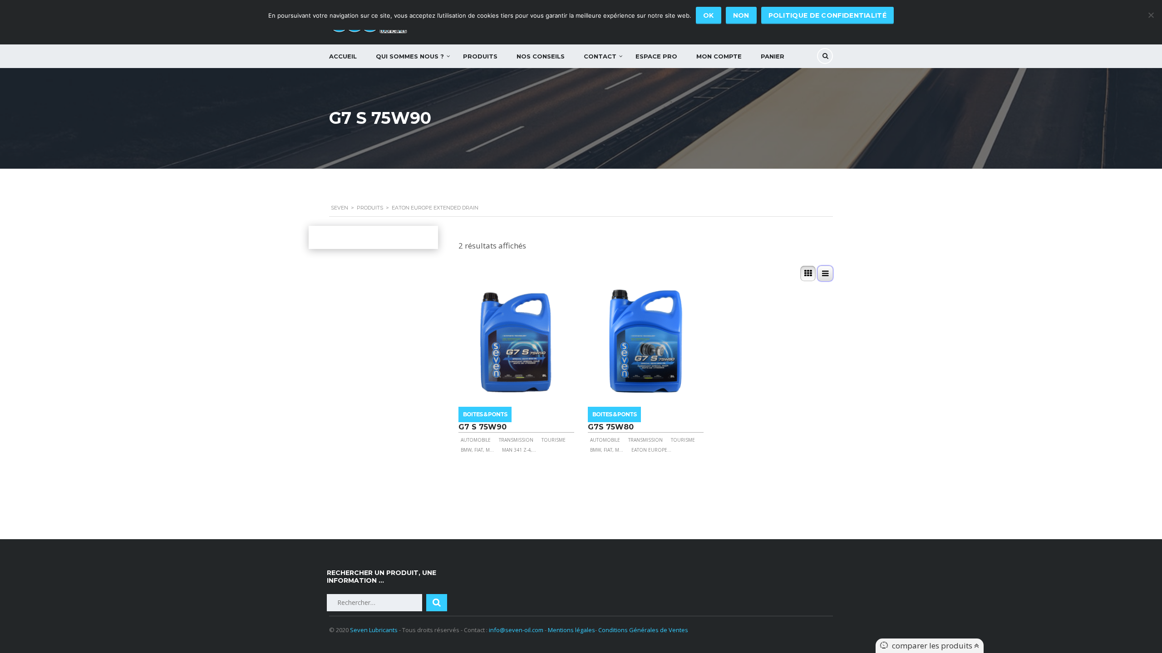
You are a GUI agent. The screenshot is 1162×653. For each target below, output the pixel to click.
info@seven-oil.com (516, 630)
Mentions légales (571, 630)
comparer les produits (933, 645)
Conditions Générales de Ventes (643, 630)
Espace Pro (656, 56)
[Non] (1150, 14)
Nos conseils (541, 56)
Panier (772, 56)
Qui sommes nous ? (410, 56)
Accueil (343, 56)
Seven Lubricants (374, 630)
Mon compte (719, 56)
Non (741, 15)
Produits (480, 56)
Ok (708, 15)
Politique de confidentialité (827, 15)
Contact (600, 56)
